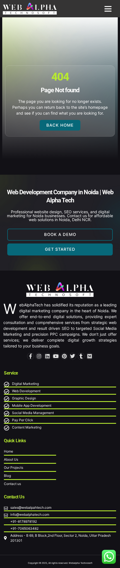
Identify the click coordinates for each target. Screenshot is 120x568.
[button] (108, 9)
